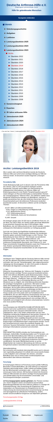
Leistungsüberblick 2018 (11, 401)
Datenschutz (26, 415)
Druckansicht (9, 406)
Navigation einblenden (26, 18)
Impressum (38, 415)
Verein (8, 24)
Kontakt (6, 415)
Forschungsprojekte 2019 (12, 397)
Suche (5, 418)
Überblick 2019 (40, 131)
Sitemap (15, 415)
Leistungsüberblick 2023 (22, 131)
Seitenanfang (46, 406)
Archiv (32, 131)
